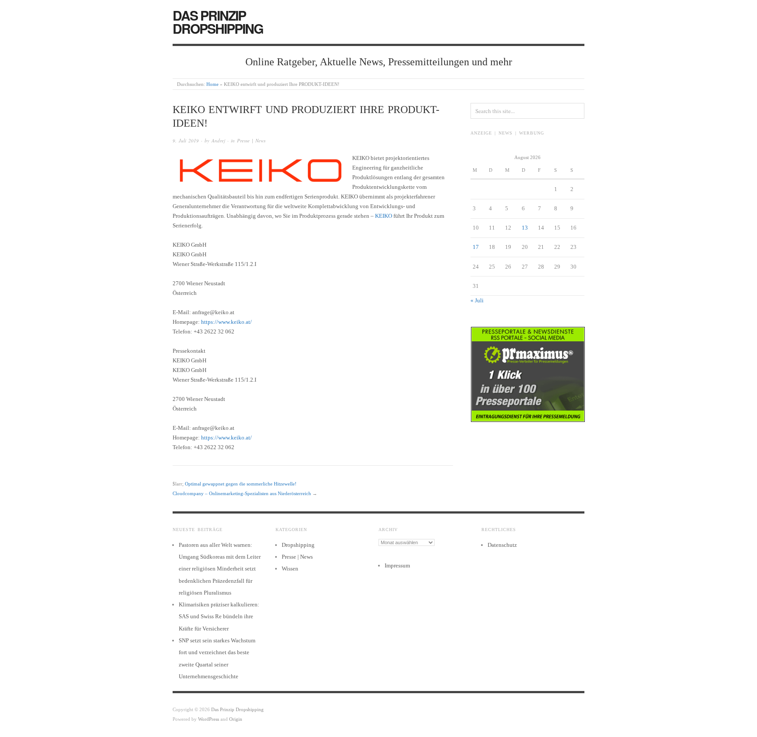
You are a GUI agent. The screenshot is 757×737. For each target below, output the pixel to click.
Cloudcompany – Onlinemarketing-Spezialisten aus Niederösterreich (242, 493)
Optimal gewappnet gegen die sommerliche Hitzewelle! (241, 483)
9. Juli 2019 (186, 140)
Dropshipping (298, 545)
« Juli (477, 300)
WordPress (208, 719)
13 (525, 227)
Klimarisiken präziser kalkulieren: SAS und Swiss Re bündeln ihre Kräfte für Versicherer (219, 616)
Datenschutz (502, 545)
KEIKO (383, 216)
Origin (235, 719)
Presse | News (251, 140)
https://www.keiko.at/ (226, 322)
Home (212, 84)
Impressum (397, 565)
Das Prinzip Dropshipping (218, 22)
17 (476, 247)
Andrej (218, 140)
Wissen (290, 568)
